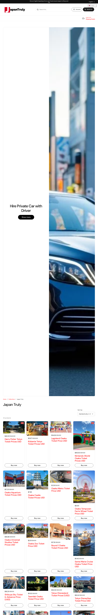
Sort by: (80, 410)
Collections (11, 399)
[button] (88, 9)
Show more (26, 217)
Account (78, 9)
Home (4, 399)
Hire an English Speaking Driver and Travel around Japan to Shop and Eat (49, 1)
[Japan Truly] (14, 9)
